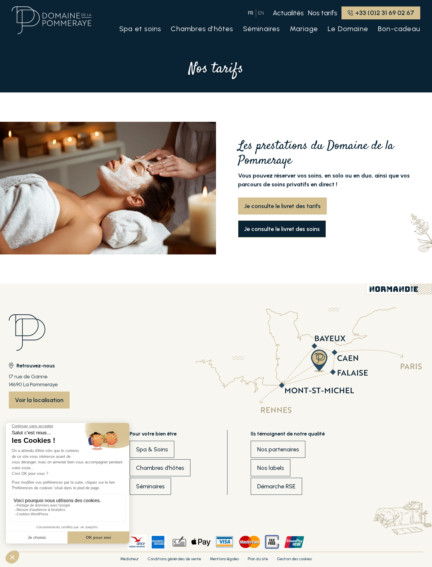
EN (261, 13)
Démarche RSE (276, 486)
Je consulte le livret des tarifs (282, 206)
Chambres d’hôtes (160, 467)
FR (250, 13)
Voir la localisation (39, 400)
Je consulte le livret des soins (282, 228)
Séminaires (150, 486)
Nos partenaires (278, 449)
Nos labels (270, 467)
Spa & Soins (152, 449)
